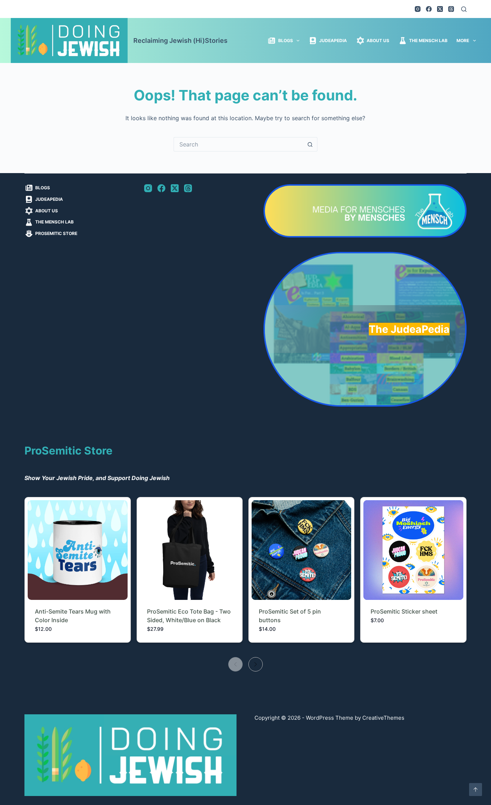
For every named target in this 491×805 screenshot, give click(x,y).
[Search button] (310, 144)
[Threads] (451, 9)
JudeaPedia (333, 40)
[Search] (464, 9)
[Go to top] (475, 789)
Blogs (285, 40)
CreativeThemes (383, 717)
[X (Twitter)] (440, 9)
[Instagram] (418, 9)
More (462, 40)
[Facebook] (429, 9)
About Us (378, 40)
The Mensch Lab (428, 40)
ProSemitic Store (56, 233)
